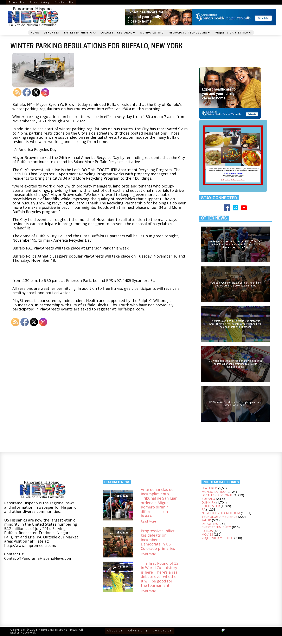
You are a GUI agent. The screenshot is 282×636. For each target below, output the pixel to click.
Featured (209, 488)
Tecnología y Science (219, 516)
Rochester (210, 506)
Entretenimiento (78, 32)
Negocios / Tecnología (188, 32)
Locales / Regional (116, 32)
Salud (206, 520)
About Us (17, 2)
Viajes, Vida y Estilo (231, 32)
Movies (207, 534)
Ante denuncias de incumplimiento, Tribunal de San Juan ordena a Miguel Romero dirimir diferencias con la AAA (159, 502)
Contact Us (64, 2)
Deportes (51, 32)
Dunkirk (208, 502)
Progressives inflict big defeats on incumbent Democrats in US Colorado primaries (158, 540)
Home (35, 32)
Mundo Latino (152, 32)
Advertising (40, 2)
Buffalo (208, 498)
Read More (148, 521)
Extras (207, 531)
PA (203, 509)
